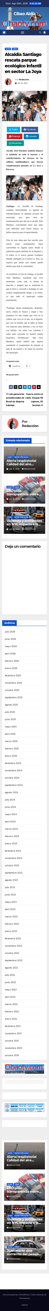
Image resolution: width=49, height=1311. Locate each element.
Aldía (8, 49)
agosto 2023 (11, 880)
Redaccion (24, 79)
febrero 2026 (12, 660)
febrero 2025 (12, 748)
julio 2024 (10, 799)
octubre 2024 (12, 777)
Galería (25, 1305)
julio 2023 (10, 887)
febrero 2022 (12, 1011)
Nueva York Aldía (21, 457)
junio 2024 (10, 807)
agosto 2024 (11, 792)
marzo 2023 (11, 916)
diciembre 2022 (13, 938)
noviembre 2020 (13, 1048)
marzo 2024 (11, 829)
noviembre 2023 (13, 858)
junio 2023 (10, 894)
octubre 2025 (12, 690)
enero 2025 (11, 755)
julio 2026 (10, 631)
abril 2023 (10, 909)
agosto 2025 (11, 704)
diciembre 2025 (13, 675)
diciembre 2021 (13, 1026)
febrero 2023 (12, 923)
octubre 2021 (12, 1040)
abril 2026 (10, 653)
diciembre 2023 (13, 850)
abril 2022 (10, 997)
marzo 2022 (11, 1004)
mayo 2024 (11, 814)
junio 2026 (10, 639)
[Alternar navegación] (23, 32)
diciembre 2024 (13, 763)
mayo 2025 (11, 726)
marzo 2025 (11, 741)
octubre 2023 (12, 865)
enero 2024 (11, 843)
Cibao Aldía (24, 13)
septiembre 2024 (14, 785)
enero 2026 (11, 668)
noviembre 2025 (13, 682)
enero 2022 (11, 1018)
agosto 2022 (11, 967)
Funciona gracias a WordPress (16, 1294)
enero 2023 (11, 931)
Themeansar (24, 1298)
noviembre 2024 (13, 770)
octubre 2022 (12, 953)
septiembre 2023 (13, 872)
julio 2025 (10, 712)
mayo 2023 (11, 902)
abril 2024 (10, 821)
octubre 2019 (12, 1055)
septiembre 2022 (13, 960)
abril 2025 (10, 734)
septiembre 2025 (13, 697)
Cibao (15, 49)
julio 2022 (10, 975)
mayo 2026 (11, 646)
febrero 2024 (12, 836)
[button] (40, 32)
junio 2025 (10, 719)
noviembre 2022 (13, 945)
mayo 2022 (11, 989)
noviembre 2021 (13, 1033)
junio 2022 (10, 982)
